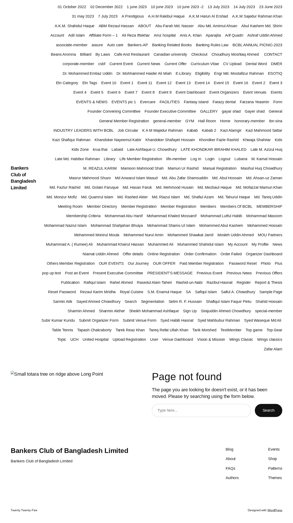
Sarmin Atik (62, 301)
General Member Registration (124, 121)
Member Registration (139, 206)
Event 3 (275, 83)
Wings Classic (241, 339)
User (154, 339)
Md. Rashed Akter (132, 197)
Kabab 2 (209, 130)
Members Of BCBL (236, 206)
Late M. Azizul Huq (266, 149)
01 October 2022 (72, 7)
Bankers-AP (138, 45)
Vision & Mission (211, 339)
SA (188, 292)
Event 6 (113, 92)
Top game (254, 330)
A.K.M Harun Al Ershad (208, 16)
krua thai (100, 149)
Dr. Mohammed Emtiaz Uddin (88, 73)
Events (276, 92)
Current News (148, 64)
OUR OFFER (164, 263)
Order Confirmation (200, 254)
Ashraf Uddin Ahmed (264, 35)
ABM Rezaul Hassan (116, 26)
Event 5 (97, 92)
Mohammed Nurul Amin (143, 235)
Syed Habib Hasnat (176, 320)
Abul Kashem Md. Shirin (261, 26)
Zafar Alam (273, 349)
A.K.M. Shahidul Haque (74, 26)
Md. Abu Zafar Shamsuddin (185, 178)
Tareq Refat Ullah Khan (168, 330)
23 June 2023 (270, 7)
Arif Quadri (234, 35)
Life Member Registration (140, 159)
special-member (268, 311)
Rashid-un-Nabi (189, 282)
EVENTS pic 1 (124, 102)
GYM (189, 121)
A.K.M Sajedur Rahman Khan (257, 16)
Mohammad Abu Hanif (123, 216)
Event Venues (255, 92)
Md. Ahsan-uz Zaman (264, 178)
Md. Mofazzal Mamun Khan (259, 187)
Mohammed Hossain (264, 225)
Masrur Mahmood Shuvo (90, 178)
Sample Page (270, 292)
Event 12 (163, 83)
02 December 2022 (106, 7)
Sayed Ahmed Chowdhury (98, 301)
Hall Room (207, 121)
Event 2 (258, 83)
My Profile (260, 244)
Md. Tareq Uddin (268, 197)
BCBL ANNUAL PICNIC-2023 (257, 45)
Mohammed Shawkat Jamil (190, 235)
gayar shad (231, 111)
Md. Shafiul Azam (199, 197)
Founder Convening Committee (114, 111)
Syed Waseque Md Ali (263, 320)
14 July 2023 (244, 7)
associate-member (71, 45)
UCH (74, 339)
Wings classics (269, 339)
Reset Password (62, 292)
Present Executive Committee (118, 273)
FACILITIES (170, 102)
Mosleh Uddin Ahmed (235, 235)
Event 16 (240, 83)
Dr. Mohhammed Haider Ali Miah (143, 73)
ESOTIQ (275, 73)
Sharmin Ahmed (81, 311)
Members (208, 206)
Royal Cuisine (131, 292)
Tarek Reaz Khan (130, 330)
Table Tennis (62, 330)
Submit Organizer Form (99, 320)
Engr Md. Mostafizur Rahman (239, 73)
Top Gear (274, 330)
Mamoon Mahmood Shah (142, 168)
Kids (278, 140)
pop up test (51, 273)
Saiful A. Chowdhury (238, 292)
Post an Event (77, 273)
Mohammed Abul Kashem (221, 225)
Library (109, 159)
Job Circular (128, 130)
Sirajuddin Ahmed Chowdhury (226, 311)
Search (131, 301)
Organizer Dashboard (264, 254)
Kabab (192, 130)
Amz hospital (165, 35)
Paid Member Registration (202, 263)
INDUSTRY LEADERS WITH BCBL (83, 130)
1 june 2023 (137, 7)
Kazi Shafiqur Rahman (71, 140)
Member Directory (102, 206)
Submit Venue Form (139, 320)
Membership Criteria (83, 216)
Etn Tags (89, 83)
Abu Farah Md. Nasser (174, 26)
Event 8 (148, 92)
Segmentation (153, 301)
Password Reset (243, 263)
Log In (195, 159)
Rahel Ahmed (121, 282)
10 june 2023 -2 (190, 7)
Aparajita (213, 35)
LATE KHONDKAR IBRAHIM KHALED (213, 149)
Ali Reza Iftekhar (136, 35)
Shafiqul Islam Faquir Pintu (228, 301)
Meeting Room (70, 206)
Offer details (133, 254)
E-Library (183, 73)
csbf (101, 64)
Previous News (239, 273)
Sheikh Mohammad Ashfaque (154, 311)
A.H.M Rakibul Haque (166, 16)
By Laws (102, 54)
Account (57, 35)
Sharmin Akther (112, 311)
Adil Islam (76, 35)
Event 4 (79, 92)
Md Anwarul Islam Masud (136, 178)
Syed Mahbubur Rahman (219, 320)
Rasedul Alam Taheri (154, 282)
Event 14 (202, 83)
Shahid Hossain (268, 301)
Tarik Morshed (204, 330)
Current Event (121, 64)
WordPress (274, 510)
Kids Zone (80, 149)
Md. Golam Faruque (101, 187)
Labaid (117, 149)
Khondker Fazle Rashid (219, 140)
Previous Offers (269, 273)
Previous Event (209, 273)
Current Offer (176, 64)
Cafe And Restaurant (132, 54)
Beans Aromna (63, 54)
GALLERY (209, 111)
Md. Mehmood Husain (174, 187)
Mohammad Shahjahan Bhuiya (117, 225)
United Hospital (96, 339)
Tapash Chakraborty (94, 330)
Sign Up (189, 311)
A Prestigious (133, 16)
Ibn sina (275, 121)
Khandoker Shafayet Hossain (170, 140)
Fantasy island (196, 102)
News (277, 244)
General (275, 111)
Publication (70, 282)
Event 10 (108, 83)
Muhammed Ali (160, 244)
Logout (224, 159)
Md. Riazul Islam (166, 197)
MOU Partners (270, 235)
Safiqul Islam (206, 292)
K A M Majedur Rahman (162, 130)
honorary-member (249, 121)
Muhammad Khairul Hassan (120, 244)
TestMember (231, 330)
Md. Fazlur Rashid (65, 187)
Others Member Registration (71, 263)
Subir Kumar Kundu (58, 320)
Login (210, 159)
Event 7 (131, 92)
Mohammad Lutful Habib (221, 216)
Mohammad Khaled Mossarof (172, 216)
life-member (176, 159)
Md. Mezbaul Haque (215, 187)
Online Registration (163, 254)
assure (97, 45)
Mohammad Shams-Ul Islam (171, 225)
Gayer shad (254, 111)
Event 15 (221, 83)
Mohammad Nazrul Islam (65, 225)
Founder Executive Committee (170, 111)
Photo (266, 263)
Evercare (147, 102)
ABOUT (144, 26)
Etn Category (67, 83)
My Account (238, 244)
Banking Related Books (172, 45)
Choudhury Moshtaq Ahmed (235, 54)
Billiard (85, 54)
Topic (61, 339)
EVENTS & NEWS (92, 102)
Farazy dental (224, 102)
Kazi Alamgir (231, 130)
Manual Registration (220, 168)
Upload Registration (129, 339)
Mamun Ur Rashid (183, 168)
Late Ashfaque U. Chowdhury (152, 149)
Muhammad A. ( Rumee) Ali (69, 244)
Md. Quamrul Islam (97, 197)
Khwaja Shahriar (257, 140)
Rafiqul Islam (95, 282)
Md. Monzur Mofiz (62, 197)
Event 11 (144, 83)
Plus (278, 263)
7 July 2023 (108, 16)
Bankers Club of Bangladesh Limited (69, 450)
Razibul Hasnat (220, 282)
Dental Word (256, 64)
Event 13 (183, 83)
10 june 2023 (162, 7)
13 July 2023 (218, 7)
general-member (167, 121)
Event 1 (126, 83)
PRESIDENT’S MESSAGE (170, 273)
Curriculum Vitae (205, 64)
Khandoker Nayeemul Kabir (118, 140)
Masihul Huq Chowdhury (261, 168)
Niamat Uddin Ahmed (101, 254)
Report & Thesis (268, 282)
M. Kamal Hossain (266, 159)
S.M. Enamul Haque (164, 292)
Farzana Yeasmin (254, 102)
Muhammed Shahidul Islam (200, 244)
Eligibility (202, 73)
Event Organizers (224, 92)
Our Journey (138, 263)
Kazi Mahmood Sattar (264, 130)
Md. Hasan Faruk (137, 187)
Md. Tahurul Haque (234, 197)
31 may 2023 (83, 16)
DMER (276, 64)
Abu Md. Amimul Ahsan (217, 26)
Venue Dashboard (177, 339)
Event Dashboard (190, 92)
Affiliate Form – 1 (103, 35)
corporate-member (78, 64)
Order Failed (231, 254)
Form (277, 102)
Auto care (115, 45)
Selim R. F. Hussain (185, 301)
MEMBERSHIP (269, 206)
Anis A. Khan (191, 35)
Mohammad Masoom (264, 216)
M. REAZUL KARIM (100, 168)
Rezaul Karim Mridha (98, 292)
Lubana (240, 159)
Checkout (199, 54)
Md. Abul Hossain (227, 178)
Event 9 (165, 92)
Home (225, 121)
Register (244, 282)
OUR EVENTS (111, 263)
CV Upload (232, 64)
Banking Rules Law (212, 45)
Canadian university (170, 54)
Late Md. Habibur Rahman (77, 159)
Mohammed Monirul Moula (96, 235)
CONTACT (273, 54)
